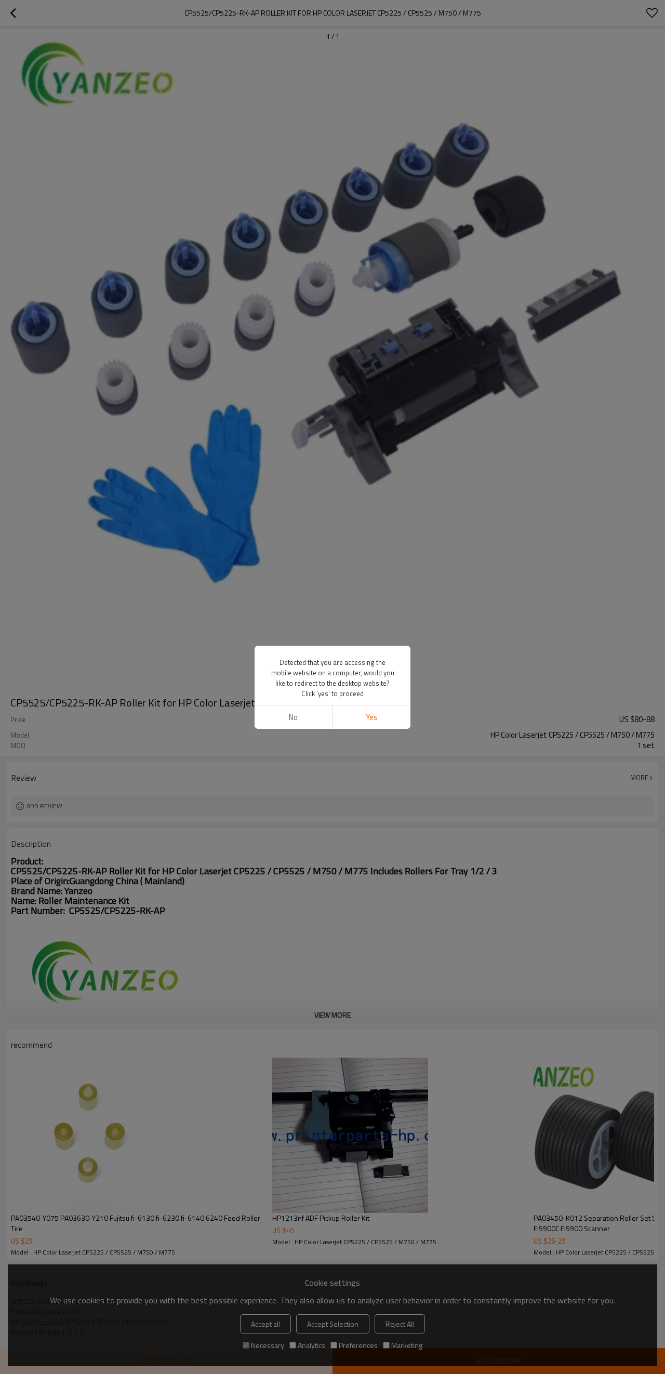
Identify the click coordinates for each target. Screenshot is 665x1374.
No (293, 717)
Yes (372, 717)
